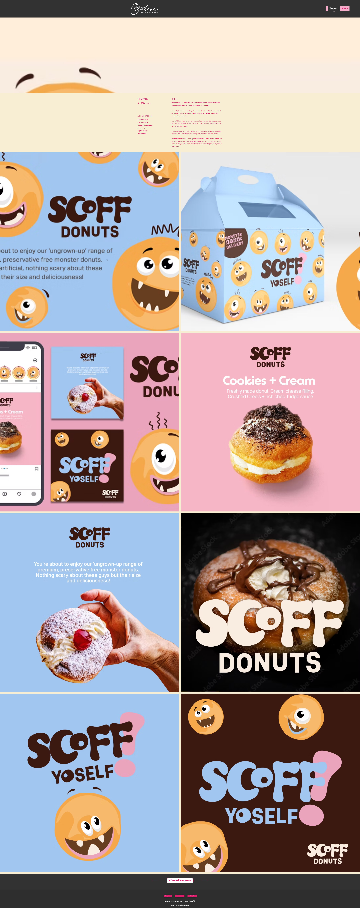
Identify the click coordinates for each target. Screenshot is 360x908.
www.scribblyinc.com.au (173, 901)
